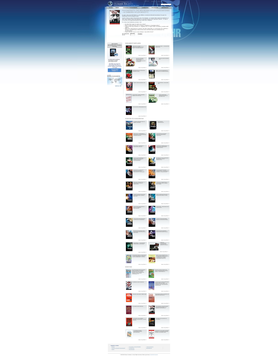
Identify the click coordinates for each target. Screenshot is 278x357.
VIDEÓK (117, 7)
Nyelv (164, 1)
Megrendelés (153, 1)
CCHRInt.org (159, 1)
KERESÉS (158, 4)
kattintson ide (118, 85)
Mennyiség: (132, 33)
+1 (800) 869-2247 (146, 1)
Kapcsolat (168, 1)
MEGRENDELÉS (165, 7)
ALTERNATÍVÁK (145, 7)
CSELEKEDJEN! (154, 7)
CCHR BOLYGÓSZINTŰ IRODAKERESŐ (118, 348)
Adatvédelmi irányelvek (154, 354)
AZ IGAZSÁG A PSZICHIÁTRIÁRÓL (130, 7)
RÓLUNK (111, 7)
